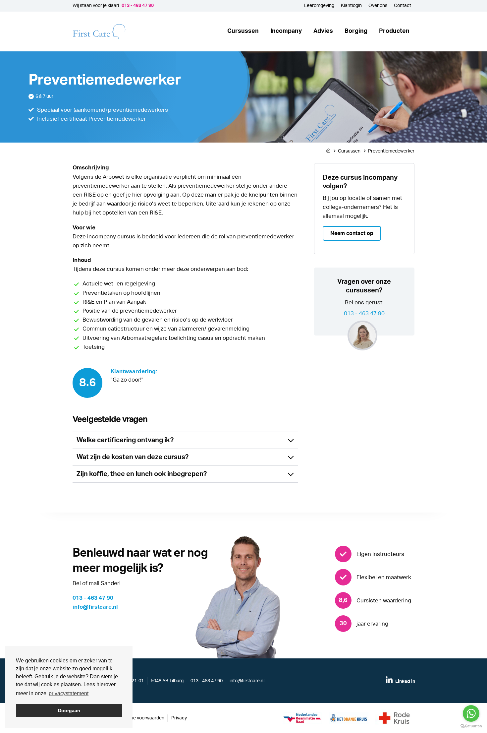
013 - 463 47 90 (138, 5)
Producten (394, 31)
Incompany (286, 31)
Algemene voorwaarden (139, 718)
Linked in (404, 681)
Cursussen (243, 31)
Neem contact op (351, 233)
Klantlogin (351, 5)
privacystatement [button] (68, 693)
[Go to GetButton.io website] (471, 726)
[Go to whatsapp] (471, 713)
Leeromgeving (319, 5)
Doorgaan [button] (69, 710)
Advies (323, 31)
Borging (356, 31)
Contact (402, 5)
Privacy (179, 718)
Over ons (377, 5)
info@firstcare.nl (95, 607)
